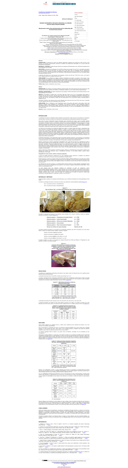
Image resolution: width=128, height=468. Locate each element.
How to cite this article (80, 25)
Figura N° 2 (55, 215)
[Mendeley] (75, 37)
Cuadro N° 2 (86, 303)
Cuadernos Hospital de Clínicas (48, 12)
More (77, 37)
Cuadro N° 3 (49, 338)
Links (49, 424)
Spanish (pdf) (78, 20)
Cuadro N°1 (68, 279)
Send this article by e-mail (81, 30)
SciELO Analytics (79, 16)
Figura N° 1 (84, 181)
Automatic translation (80, 28)
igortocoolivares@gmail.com (64, 53)
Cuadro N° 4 (83, 404)
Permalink (78, 41)
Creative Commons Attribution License (80, 460)
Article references (79, 23)
